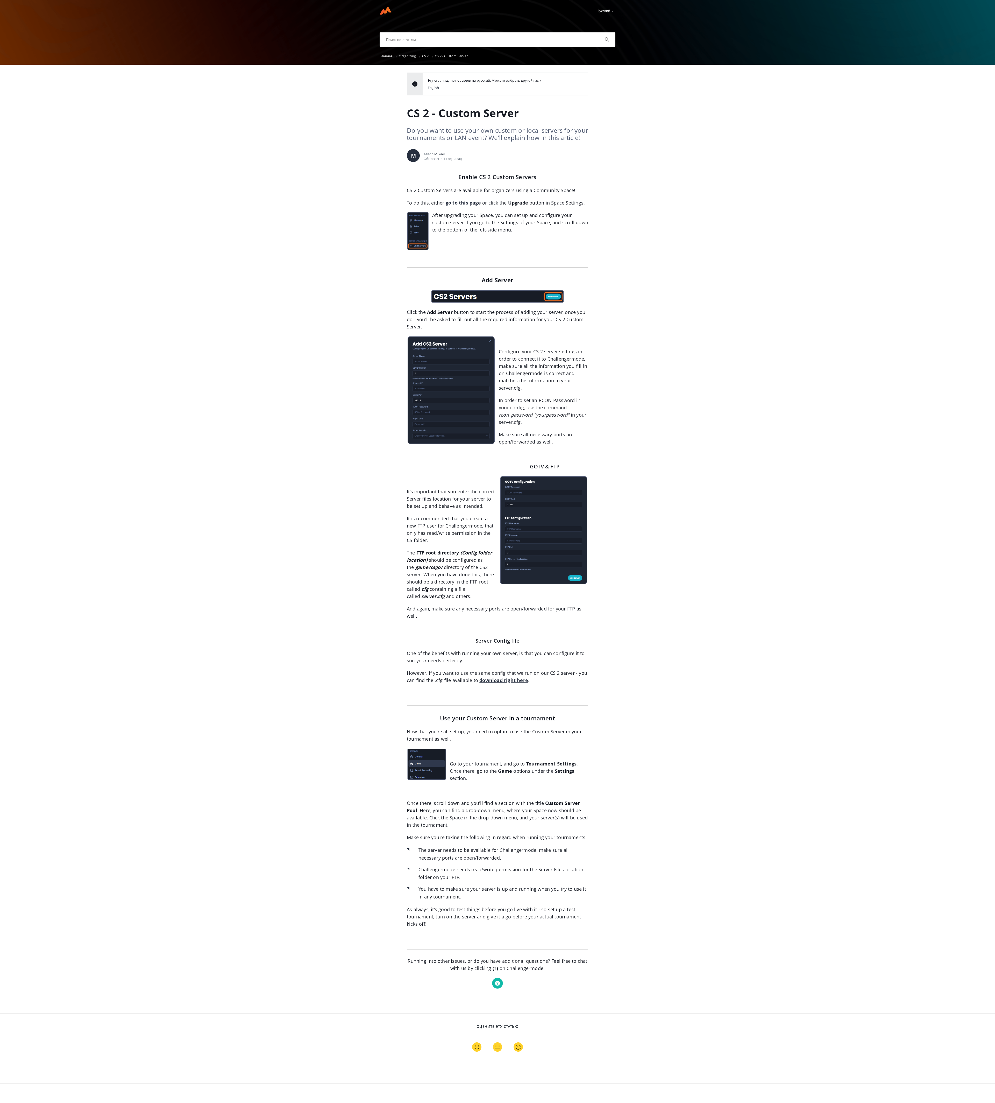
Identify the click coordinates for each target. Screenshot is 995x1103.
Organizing (410, 56)
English (433, 87)
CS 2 (427, 56)
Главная (388, 56)
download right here (503, 680)
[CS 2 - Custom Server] (386, 13)
